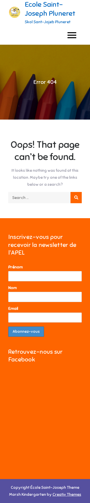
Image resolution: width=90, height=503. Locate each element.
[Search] (76, 197)
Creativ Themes (66, 494)
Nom (12, 287)
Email (13, 308)
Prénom (15, 267)
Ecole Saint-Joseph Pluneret (50, 9)
